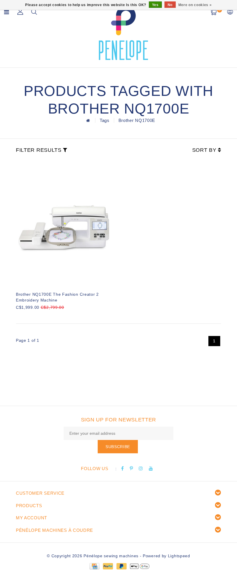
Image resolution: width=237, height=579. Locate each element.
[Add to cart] (19, 317)
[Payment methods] (94, 566)
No (170, 5)
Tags (105, 120)
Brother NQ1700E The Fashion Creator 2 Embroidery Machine (57, 297)
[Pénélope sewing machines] (123, 33)
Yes (155, 5)
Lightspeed (179, 556)
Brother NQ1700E (136, 120)
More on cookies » (195, 5)
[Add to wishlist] (33, 317)
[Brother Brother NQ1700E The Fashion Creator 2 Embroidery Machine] (64, 223)
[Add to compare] (47, 317)
